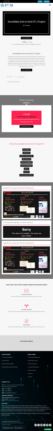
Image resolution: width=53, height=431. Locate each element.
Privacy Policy (6, 360)
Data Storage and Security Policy (10, 367)
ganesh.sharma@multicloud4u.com (12, 400)
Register (46, 1)
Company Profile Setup (34, 367)
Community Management (34, 357)
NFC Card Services (33, 363)
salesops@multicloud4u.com (9, 392)
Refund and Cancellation (8, 363)
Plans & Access (32, 370)
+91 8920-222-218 (7, 388)
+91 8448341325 (12, 399)
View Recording (26, 38)
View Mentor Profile (26, 126)
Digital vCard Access (33, 360)
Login (40, 1)
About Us (31, 373)
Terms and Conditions (8, 357)
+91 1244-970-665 (7, 390)
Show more (31, 66)
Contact (30, 376)
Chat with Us (48, 429)
